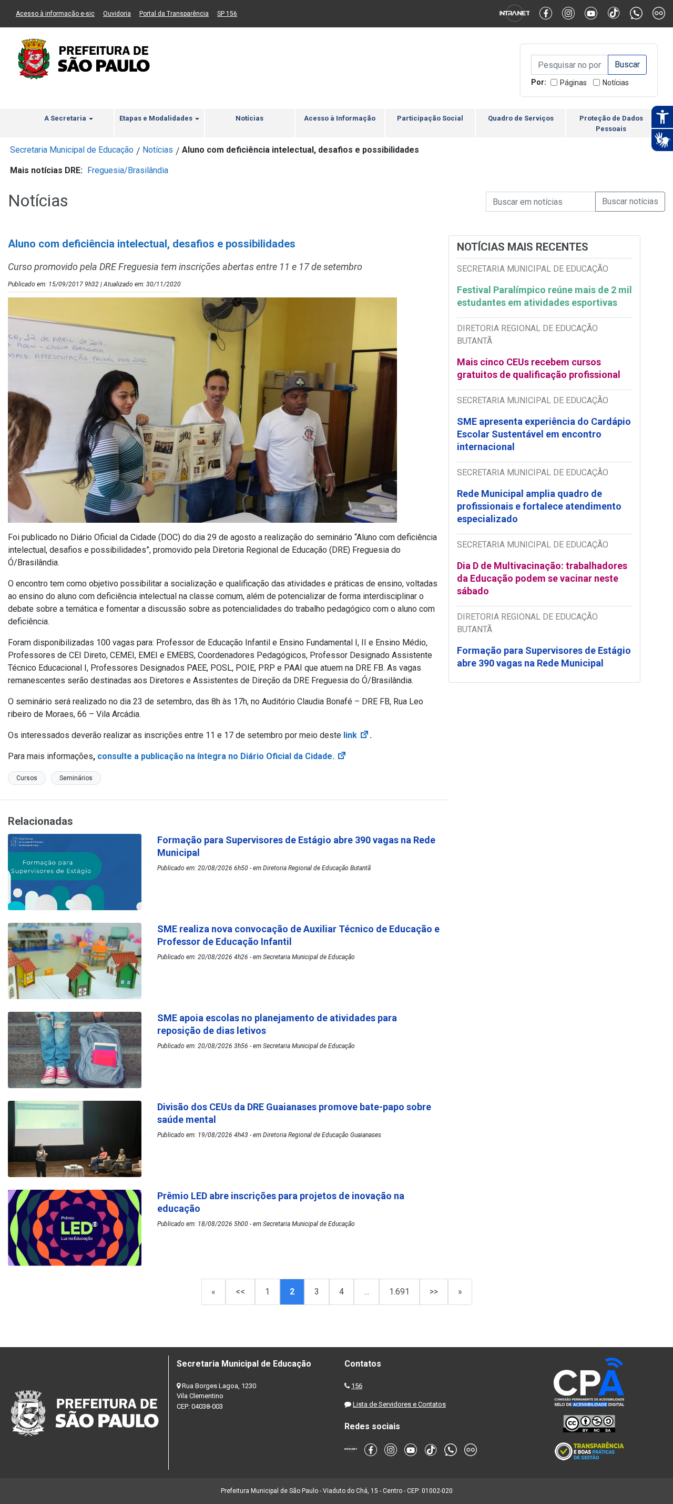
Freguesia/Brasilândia (127, 170)
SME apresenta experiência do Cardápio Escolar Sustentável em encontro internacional (544, 434)
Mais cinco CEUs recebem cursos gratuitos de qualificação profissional (538, 368)
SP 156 (227, 13)
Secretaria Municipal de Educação (72, 150)
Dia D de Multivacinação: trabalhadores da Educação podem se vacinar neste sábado (542, 578)
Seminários (76, 778)
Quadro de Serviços (521, 118)
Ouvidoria (117, 13)
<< (240, 1292)
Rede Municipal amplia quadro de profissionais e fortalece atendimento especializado (539, 506)
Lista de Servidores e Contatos (399, 1404)
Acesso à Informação (339, 118)
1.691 (399, 1292)
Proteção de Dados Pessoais (611, 123)
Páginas (573, 82)
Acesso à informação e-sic (55, 13)
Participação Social (430, 118)
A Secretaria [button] (66, 118)
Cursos (26, 778)
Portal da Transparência (174, 13)
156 (356, 1386)
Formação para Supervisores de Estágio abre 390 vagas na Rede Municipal (544, 657)
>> (434, 1292)
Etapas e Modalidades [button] (156, 118)
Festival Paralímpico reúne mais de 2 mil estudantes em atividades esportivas (544, 296)
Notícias (616, 82)
